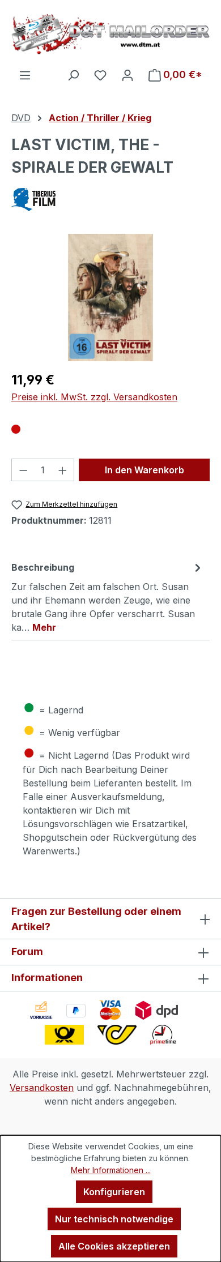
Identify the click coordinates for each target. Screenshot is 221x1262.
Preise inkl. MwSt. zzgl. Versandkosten (94, 397)
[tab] (107, 597)
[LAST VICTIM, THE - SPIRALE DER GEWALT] (110, 297)
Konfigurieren (114, 1191)
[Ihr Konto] (127, 74)
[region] (110, 297)
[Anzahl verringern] (23, 470)
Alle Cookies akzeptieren (114, 1246)
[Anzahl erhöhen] (63, 470)
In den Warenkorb (144, 470)
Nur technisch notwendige (114, 1219)
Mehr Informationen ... (111, 1170)
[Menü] (25, 74)
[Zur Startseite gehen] (110, 34)
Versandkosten (42, 1087)
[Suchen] (73, 74)
